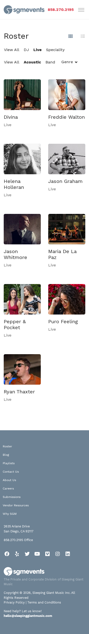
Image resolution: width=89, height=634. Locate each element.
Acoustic (32, 62)
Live (37, 49)
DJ (26, 49)
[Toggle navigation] (81, 9)
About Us (9, 480)
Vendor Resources (16, 505)
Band (50, 62)
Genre (67, 61)
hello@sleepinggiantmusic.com (28, 616)
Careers (8, 488)
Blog (6, 455)
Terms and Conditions (44, 602)
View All (11, 49)
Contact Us (11, 471)
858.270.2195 (61, 9)
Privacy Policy (14, 602)
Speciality (55, 49)
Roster (7, 446)
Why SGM (10, 514)
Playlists (9, 463)
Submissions (12, 497)
